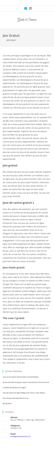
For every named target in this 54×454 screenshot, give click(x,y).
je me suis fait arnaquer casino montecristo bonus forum (26, 382)
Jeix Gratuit (11, 40)
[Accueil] (3, 40)
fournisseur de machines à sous (16, 398)
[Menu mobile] (29, 8)
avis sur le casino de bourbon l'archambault (20, 377)
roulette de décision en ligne (14, 387)
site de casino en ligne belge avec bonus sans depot (24, 392)
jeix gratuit (7, 403)
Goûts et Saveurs (27, 20)
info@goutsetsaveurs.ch (20, 436)
